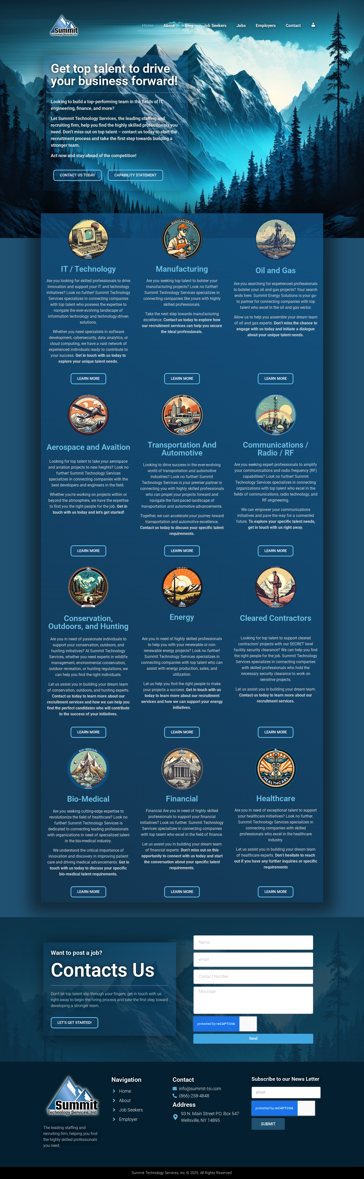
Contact (293, 25)
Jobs (241, 25)
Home (148, 25)
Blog (189, 25)
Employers (266, 25)
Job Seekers (215, 25)
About (169, 25)
